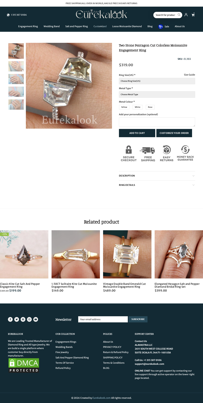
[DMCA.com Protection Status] (24, 365)
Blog (150, 26)
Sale (167, 26)
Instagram (29, 319)
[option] (69, 86)
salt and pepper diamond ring (72, 357)
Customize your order (174, 133)
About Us (180, 26)
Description (127, 175)
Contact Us (141, 341)
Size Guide (189, 74)
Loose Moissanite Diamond (127, 26)
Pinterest (23, 319)
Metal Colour (133, 101)
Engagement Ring (28, 26)
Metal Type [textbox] (126, 88)
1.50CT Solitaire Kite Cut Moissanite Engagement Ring (74, 285)
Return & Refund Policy (115, 352)
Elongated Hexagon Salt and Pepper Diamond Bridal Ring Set (177, 285)
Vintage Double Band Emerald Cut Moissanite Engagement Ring (124, 285)
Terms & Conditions (113, 362)
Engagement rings (66, 341)
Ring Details (127, 185)
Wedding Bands (64, 347)
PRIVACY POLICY (112, 347)
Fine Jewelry (62, 352)
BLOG (106, 368)
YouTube (35, 319)
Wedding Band (52, 26)
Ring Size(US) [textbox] (133, 74)
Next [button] (103, 85)
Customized (100, 26)
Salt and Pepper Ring (76, 26)
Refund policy (63, 368)
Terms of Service (65, 362)
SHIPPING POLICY (112, 357)
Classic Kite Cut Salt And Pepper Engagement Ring (20, 285)
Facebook (10, 319)
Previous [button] (34, 85)
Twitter (16, 319)
